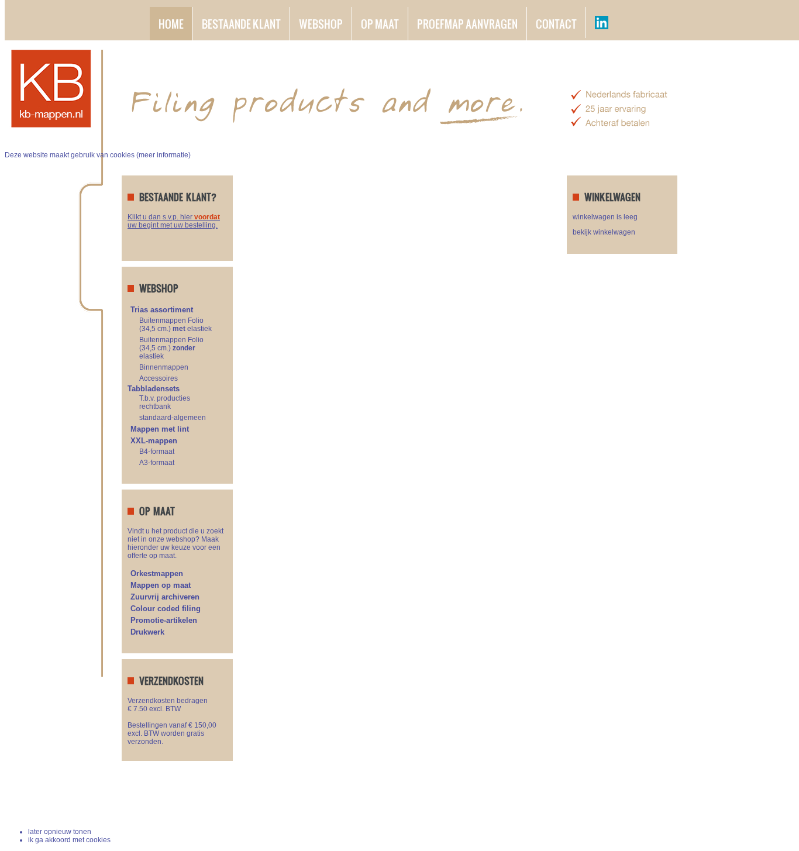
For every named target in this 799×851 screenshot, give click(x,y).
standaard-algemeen (172, 418)
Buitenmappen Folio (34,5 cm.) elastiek (175, 324)
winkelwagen (644, 804)
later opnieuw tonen (59, 832)
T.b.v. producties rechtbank (164, 402)
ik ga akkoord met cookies (69, 840)
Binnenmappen (163, 367)
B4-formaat (156, 451)
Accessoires (158, 378)
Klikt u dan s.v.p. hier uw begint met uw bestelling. (174, 221)
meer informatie (163, 155)
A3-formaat (156, 463)
